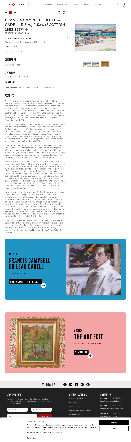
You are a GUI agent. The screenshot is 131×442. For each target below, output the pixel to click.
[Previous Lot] (6, 12)
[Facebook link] (65, 385)
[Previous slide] (68, 38)
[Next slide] (123, 38)
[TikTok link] (88, 385)
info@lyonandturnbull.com (110, 401)
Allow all (114, 422)
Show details (31, 438)
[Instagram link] (70, 385)
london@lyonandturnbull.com (111, 409)
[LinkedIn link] (82, 385)
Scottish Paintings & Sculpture (18, 38)
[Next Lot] (15, 12)
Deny (114, 428)
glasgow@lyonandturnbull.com (112, 416)
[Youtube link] (76, 385)
